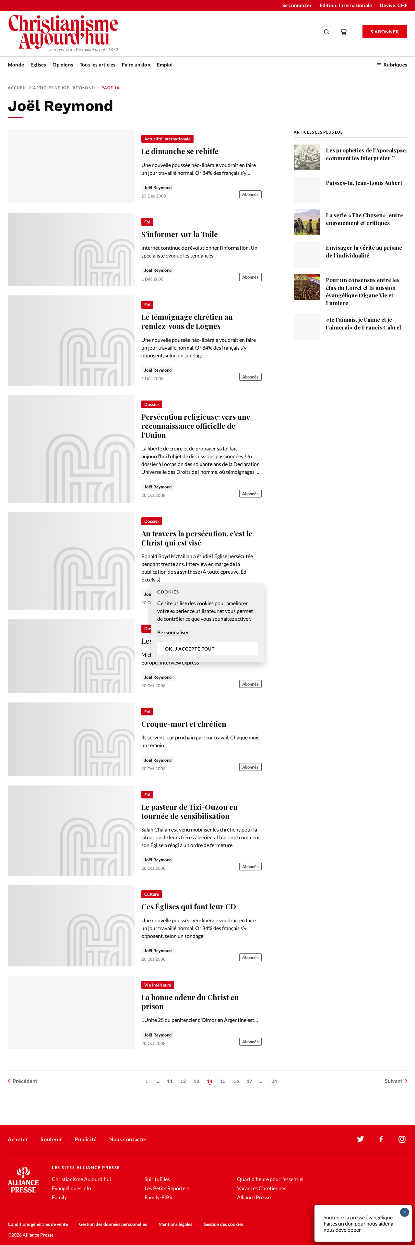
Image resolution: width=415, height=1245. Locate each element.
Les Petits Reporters (167, 1188)
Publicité (86, 1139)
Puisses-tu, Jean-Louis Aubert (364, 182)
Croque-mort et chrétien (183, 724)
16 (236, 1081)
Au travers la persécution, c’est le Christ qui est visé (197, 538)
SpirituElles (157, 1179)
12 (183, 1081)
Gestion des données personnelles (113, 1224)
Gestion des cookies (223, 1224)
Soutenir (51, 1139)
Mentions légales (175, 1224)
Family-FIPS (158, 1197)
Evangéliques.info (71, 1188)
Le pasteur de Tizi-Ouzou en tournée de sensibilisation (189, 811)
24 (274, 1081)
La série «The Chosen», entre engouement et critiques (364, 218)
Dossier (151, 404)
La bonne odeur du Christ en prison (190, 1001)
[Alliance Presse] (23, 1193)
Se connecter (297, 5)
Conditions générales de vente (38, 1224)
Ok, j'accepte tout (190, 649)
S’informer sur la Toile (179, 234)
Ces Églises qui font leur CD (188, 906)
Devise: (393, 5)
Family (59, 1197)
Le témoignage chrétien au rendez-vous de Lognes (187, 321)
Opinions (63, 64)
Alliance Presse (254, 1197)
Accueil (17, 87)
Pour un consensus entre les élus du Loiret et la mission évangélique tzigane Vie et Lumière (362, 291)
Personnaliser (173, 632)
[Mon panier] (343, 32)
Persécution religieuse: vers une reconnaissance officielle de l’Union (195, 426)
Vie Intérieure (157, 985)
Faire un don (136, 64)
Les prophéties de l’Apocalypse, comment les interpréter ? (366, 154)
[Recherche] (326, 31)
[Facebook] (381, 1139)
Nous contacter (128, 1139)
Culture (151, 894)
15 (223, 1081)
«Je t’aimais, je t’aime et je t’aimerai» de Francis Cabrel (363, 323)
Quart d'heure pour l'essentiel (270, 1179)
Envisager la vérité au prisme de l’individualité (364, 251)
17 (250, 1081)
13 (196, 1081)
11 (170, 1081)
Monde (16, 64)
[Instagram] (402, 1139)
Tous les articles (97, 64)
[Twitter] (360, 1139)
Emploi (164, 64)
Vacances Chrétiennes (261, 1188)
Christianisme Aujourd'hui (81, 1179)
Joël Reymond (158, 187)
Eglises (38, 64)
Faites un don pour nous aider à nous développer (358, 1226)
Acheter (18, 1139)
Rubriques (395, 64)
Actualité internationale (167, 138)
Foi (147, 221)
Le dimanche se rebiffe (180, 151)
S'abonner (385, 31)
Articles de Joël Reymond (64, 87)
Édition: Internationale (346, 5)
